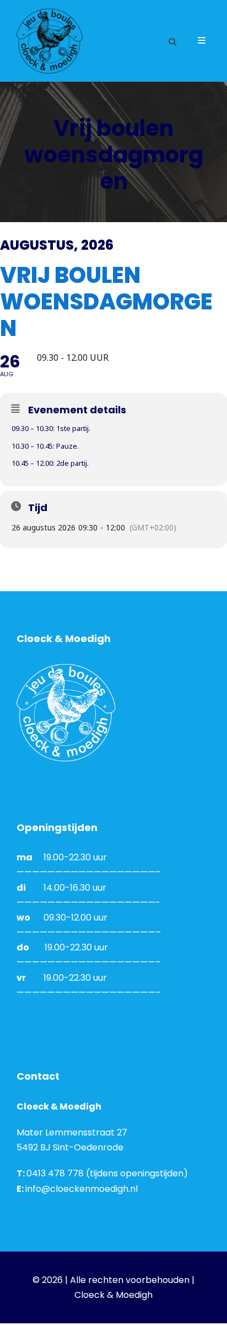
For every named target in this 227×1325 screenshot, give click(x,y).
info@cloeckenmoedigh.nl (81, 1188)
